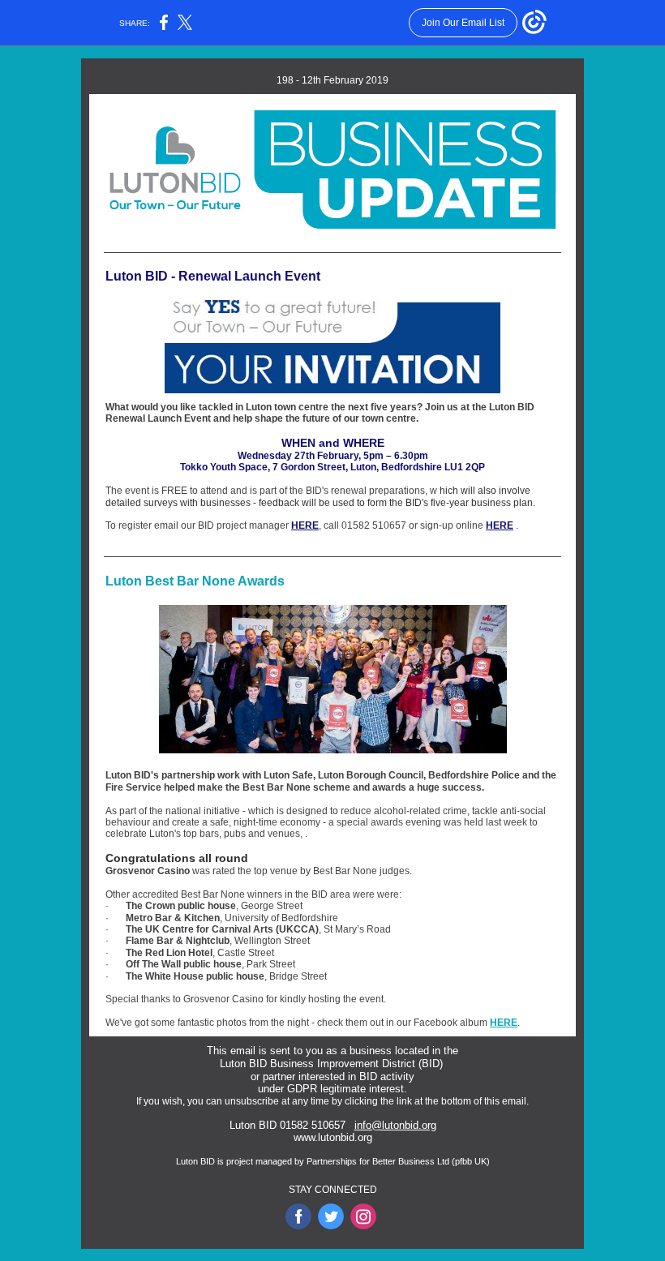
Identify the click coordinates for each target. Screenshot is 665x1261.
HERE (305, 525)
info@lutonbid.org (395, 1125)
